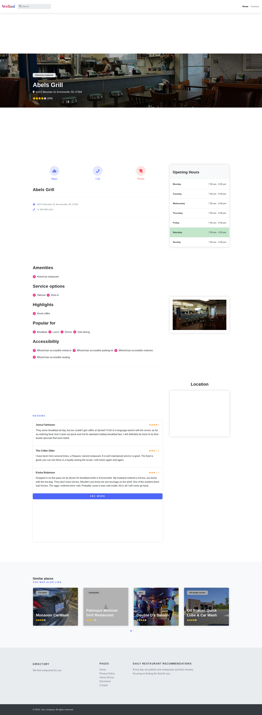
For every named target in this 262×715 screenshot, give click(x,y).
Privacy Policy (107, 673)
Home (245, 6)
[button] (131, 630)
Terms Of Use (106, 677)
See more (97, 496)
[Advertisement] (91, 32)
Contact (255, 6)
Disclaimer (105, 681)
